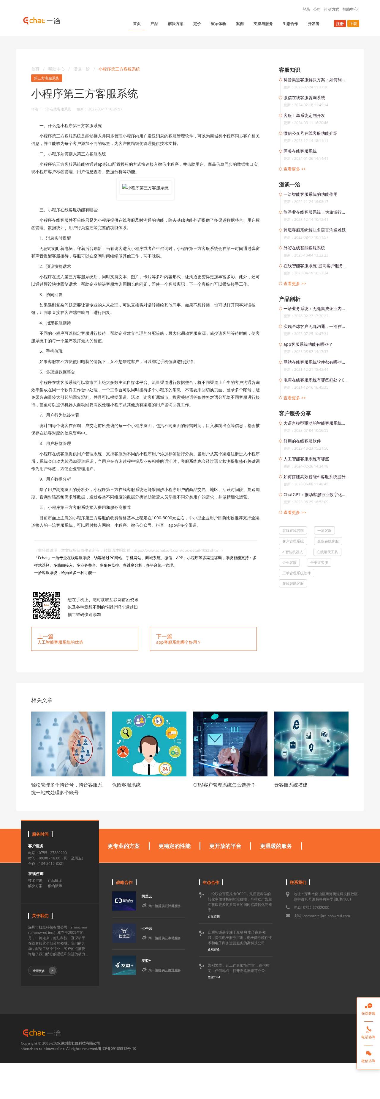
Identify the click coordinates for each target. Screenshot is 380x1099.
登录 (306, 9)
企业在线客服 (328, 541)
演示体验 (218, 23)
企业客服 (289, 562)
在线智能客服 (293, 583)
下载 (353, 23)
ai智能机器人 (292, 551)
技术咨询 (35, 880)
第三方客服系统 (46, 78)
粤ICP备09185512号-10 (117, 1048)
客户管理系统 (293, 541)
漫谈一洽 (82, 69)
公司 (317, 9)
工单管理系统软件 (296, 573)
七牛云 (147, 928)
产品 (154, 23)
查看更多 (39, 971)
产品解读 (55, 880)
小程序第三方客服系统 (119, 69)
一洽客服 (324, 530)
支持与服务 (263, 23)
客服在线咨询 (293, 530)
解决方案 (175, 23)
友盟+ (146, 960)
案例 (240, 23)
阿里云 (147, 896)
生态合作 (290, 23)
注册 (340, 23)
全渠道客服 (319, 562)
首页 (137, 23)
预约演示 (55, 885)
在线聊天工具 (327, 551)
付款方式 (331, 9)
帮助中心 (350, 9)
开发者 (313, 23)
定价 (197, 23)
